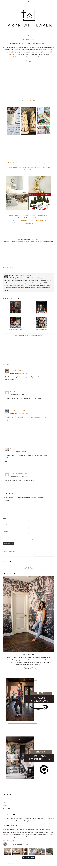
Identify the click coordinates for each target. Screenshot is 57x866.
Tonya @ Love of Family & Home (19, 411)
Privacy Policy (28, 821)
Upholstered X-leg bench (15, 215)
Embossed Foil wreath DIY (30, 215)
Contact (5, 805)
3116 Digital (46, 863)
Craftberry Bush (43, 52)
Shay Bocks (33, 863)
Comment (6, 500)
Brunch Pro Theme (22, 863)
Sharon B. (12, 392)
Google (32, 241)
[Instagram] (28, 567)
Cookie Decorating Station (41, 163)
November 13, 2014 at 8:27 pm (19, 452)
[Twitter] (31, 668)
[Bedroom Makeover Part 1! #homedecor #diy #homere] (16, 851)
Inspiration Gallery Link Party (32, 335)
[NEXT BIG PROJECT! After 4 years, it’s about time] (24, 851)
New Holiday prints (43, 215)
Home (4, 799)
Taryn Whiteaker (23, 275)
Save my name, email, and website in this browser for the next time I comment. (26, 540)
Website (5, 531)
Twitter (37, 241)
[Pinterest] (31, 567)
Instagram (44, 167)
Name (5, 518)
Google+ (33, 167)
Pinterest (27, 167)
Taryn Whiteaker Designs (28, 18)
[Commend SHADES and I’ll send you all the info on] (7, 851)
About (4, 802)
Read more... (37, 664)
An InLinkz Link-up (8, 267)
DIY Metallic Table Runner (15, 163)
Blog (49, 167)
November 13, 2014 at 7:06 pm (19, 394)
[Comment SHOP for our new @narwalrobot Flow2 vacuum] (41, 851)
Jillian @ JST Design (15, 370)
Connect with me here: (12, 167)
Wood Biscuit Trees (28, 163)
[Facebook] (25, 567)
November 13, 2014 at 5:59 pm (19, 373)
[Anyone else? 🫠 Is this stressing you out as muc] (33, 851)
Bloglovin (43, 220)
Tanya (11, 449)
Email (5, 525)
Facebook (21, 167)
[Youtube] (35, 668)
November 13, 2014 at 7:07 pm (19, 413)
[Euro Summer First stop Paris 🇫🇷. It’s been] (49, 851)
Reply (7, 383)
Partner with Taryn (7, 808)
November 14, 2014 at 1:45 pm (19, 476)
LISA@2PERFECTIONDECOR (18, 474)
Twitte (38, 167)
